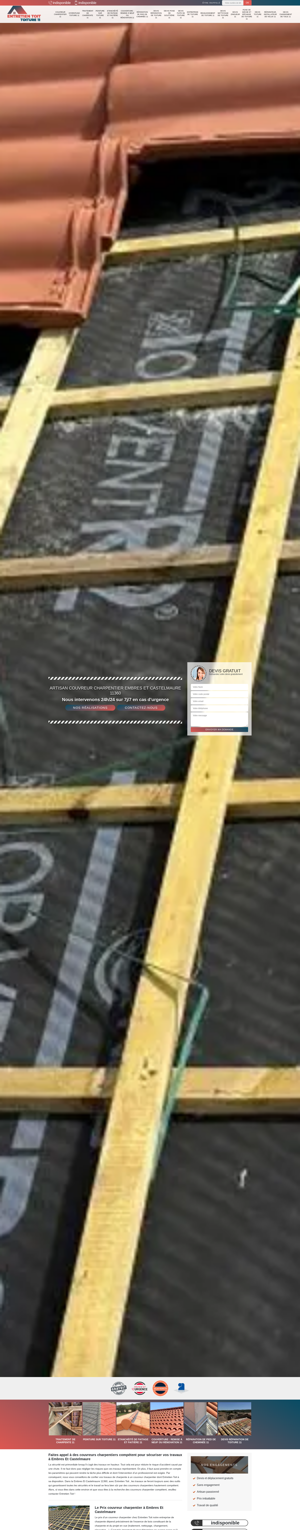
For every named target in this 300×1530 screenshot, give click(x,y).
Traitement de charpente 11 (87, 14)
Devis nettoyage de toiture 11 (223, 14)
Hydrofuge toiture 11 (74, 14)
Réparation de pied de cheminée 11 (142, 14)
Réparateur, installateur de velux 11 (270, 14)
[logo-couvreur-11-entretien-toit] (24, 14)
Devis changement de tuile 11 (286, 14)
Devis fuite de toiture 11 (181, 14)
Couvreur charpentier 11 (60, 14)
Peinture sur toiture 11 (100, 14)
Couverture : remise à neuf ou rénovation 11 (127, 14)
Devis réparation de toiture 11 (156, 14)
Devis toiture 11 (257, 14)
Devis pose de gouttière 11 (169, 14)
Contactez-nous (141, 707)
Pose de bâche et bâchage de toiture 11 (246, 14)
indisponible (62, 3)
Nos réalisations (90, 707)
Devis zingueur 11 (235, 14)
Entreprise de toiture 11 (192, 14)
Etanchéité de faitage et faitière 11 (112, 14)
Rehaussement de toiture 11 (208, 14)
